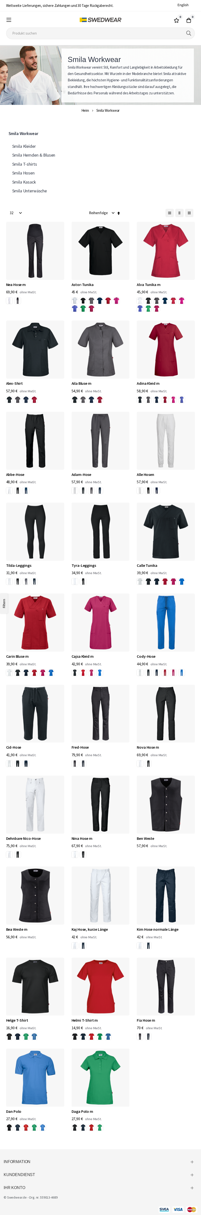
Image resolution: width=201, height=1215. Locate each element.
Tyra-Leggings (84, 565)
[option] (9, 301)
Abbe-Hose (15, 474)
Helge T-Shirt (17, 1020)
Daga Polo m (82, 1111)
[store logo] (100, 20)
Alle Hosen (145, 474)
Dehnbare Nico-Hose (23, 838)
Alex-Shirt (14, 383)
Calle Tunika (147, 565)
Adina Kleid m (148, 383)
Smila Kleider (24, 146)
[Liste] (169, 213)
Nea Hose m (16, 284)
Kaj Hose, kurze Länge (90, 929)
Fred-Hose (80, 747)
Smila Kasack (24, 182)
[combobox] (100, 33)
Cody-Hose (146, 656)
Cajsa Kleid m (83, 656)
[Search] (188, 33)
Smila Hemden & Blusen (33, 155)
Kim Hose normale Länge (157, 929)
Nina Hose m (82, 838)
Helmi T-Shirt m (85, 1020)
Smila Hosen (23, 173)
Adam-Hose (81, 474)
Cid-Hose (13, 747)
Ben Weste (145, 838)
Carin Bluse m (17, 656)
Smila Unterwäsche (29, 191)
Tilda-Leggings (18, 565)
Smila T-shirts (24, 164)
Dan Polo (14, 1111)
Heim (85, 110)
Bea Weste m (16, 929)
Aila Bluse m (81, 383)
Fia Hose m (146, 1020)
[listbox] (14, 301)
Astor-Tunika (83, 284)
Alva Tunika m (148, 284)
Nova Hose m (148, 747)
